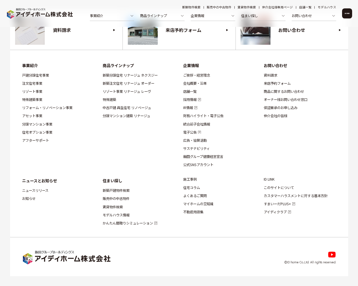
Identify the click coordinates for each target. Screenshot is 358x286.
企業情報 (191, 65)
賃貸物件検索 (246, 7)
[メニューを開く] (347, 13)
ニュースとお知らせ (39, 180)
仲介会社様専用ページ (277, 7)
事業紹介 (29, 65)
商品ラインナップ (118, 65)
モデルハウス (327, 7)
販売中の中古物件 (219, 7)
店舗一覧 (305, 7)
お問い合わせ (275, 65)
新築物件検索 (191, 7)
